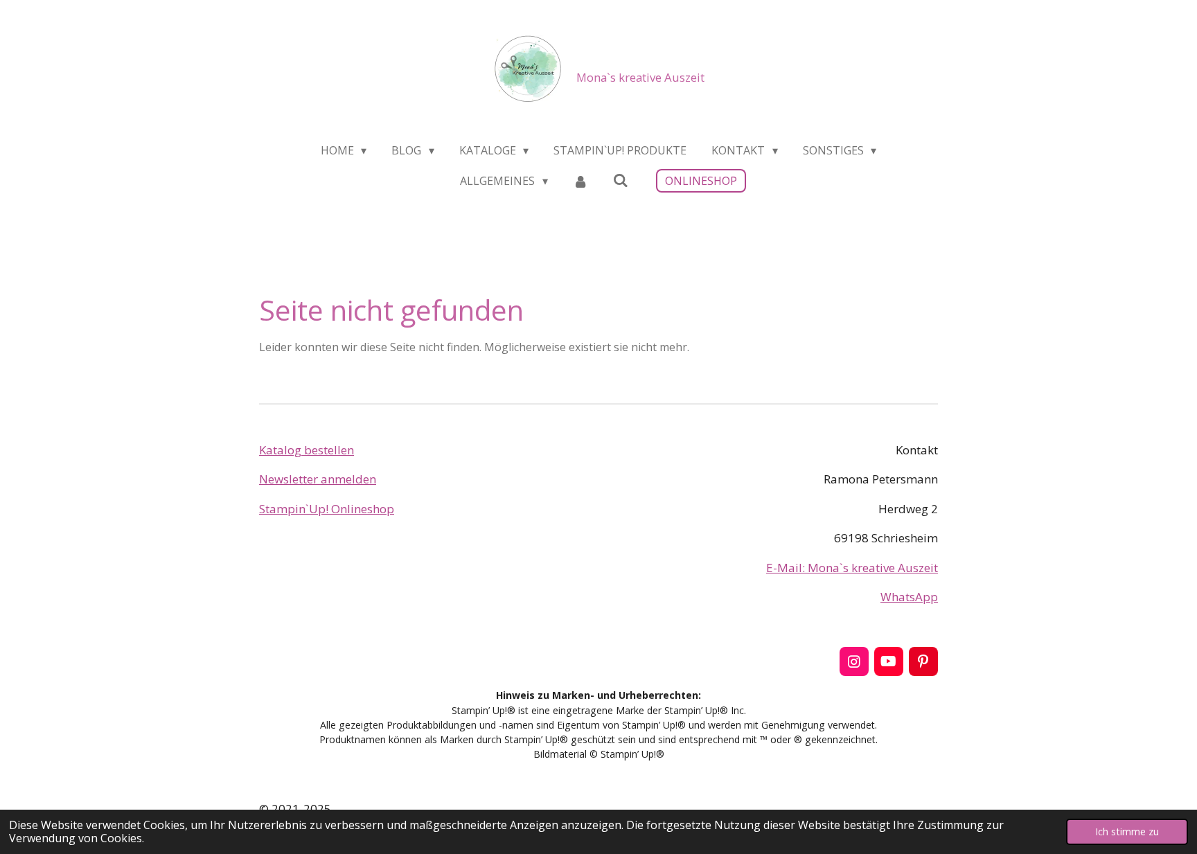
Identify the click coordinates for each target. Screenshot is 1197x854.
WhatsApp (909, 597)
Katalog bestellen (306, 450)
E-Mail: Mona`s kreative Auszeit (852, 568)
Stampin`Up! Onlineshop (326, 509)
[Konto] (580, 181)
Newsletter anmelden (317, 479)
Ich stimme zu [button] (1127, 831)
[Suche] (620, 180)
